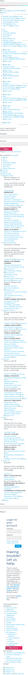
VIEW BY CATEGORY (10, 98)
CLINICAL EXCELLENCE (11, 72)
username (17, 152)
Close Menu (23, 14)
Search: (2, 1)
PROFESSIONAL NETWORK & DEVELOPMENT (13, 114)
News (5, 24)
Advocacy (6, 22)
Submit (6, 149)
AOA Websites (10, 632)
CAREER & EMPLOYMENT (12, 68)
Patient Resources (9, 39)
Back (9, 50)
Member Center (8, 16)
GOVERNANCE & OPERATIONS (13, 117)
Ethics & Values (11, 611)
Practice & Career (9, 20)
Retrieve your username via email (13, 586)
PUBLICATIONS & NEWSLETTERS (15, 100)
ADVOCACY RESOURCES (11, 89)
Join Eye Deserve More (13, 662)
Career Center (13, 643)
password (8, 152)
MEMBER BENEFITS (10, 44)
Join (4, 29)
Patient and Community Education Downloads (14, 659)
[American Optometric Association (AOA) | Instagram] (8, 670)
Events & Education (9, 18)
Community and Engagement (11, 614)
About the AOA (11, 608)
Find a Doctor (7, 35)
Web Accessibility (12, 630)
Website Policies (11, 628)
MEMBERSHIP (8, 42)
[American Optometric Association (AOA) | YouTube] (19, 673)
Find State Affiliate (9, 33)
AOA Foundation (13, 638)
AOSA (10, 640)
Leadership (9, 610)
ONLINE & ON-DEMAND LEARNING (15, 54)
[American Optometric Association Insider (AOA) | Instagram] (8, 672)
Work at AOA (10, 621)
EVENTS (6, 57)
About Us (6, 26)
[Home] (7, 172)
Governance (10, 617)
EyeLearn (11, 641)
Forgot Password (12, 543)
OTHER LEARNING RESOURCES (14, 59)
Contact (8, 623)
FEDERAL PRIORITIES (10, 85)
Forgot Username (12, 541)
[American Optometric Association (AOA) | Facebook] (8, 668)
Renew (5, 31)
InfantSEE (11, 645)
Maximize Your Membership (15, 653)
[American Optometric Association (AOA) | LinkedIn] (8, 673)
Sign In (23, 11)
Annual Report (11, 619)
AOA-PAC (6, 37)
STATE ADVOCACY (9, 87)
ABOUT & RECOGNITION (11, 110)
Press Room (10, 626)
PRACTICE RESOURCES (11, 76)
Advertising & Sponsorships (15, 624)
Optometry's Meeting (12, 635)
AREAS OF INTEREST (10, 46)
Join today (14, 155)
